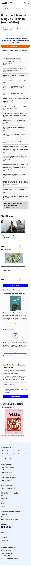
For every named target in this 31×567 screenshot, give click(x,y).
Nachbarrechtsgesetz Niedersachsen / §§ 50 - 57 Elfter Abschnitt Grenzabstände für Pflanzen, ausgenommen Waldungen (15, 182)
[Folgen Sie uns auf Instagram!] (7, 527)
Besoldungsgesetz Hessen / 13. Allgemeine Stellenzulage (14, 128)
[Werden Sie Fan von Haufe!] (10, 527)
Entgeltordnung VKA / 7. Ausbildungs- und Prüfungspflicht (14, 121)
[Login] (28, 2)
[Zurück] (20, 246)
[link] (3, 8)
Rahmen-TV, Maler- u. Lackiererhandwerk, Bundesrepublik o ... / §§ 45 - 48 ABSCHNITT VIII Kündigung (15, 100)
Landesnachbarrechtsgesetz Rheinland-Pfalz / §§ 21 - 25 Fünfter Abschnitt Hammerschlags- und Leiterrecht (15, 157)
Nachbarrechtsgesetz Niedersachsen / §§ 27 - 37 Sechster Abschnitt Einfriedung (15, 107)
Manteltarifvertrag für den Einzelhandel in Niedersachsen (14, 190)
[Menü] (10, 2)
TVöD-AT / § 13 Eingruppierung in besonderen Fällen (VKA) (15, 135)
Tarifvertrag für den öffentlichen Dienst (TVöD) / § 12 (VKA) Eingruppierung (15, 69)
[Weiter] (24, 246)
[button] (15, 46)
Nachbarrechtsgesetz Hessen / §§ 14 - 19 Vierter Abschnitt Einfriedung (15, 197)
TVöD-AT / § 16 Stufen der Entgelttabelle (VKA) (15, 75)
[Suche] (25, 2)
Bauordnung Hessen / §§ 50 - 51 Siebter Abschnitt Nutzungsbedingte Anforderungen (14, 175)
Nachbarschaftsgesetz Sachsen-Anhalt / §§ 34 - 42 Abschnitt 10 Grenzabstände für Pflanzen (15, 114)
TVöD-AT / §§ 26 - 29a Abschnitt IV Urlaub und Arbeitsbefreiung (15, 62)
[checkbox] (4, 388)
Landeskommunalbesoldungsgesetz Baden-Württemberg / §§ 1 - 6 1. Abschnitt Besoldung (15, 87)
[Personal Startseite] (4, 3)
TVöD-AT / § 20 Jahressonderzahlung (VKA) (14, 81)
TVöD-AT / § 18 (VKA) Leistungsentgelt (13, 93)
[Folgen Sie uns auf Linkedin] (2, 527)
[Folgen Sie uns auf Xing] (4, 527)
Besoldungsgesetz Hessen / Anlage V (12, 141)
